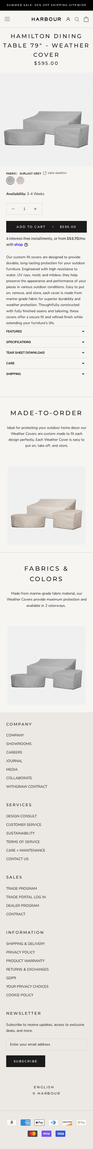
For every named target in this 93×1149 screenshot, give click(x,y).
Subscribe (26, 1061)
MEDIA (12, 769)
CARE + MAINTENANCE (25, 850)
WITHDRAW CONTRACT (26, 786)
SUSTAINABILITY (20, 833)
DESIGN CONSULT (21, 816)
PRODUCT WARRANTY (25, 960)
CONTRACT (15, 914)
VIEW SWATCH (57, 173)
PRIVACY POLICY (20, 952)
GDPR (11, 978)
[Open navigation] (7, 19)
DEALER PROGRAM (22, 905)
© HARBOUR (46, 1093)
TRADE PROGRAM (21, 888)
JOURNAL (14, 760)
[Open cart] (86, 19)
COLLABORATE (19, 778)
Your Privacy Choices (27, 986)
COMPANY (15, 735)
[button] (46, 331)
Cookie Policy (19, 995)
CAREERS (14, 752)
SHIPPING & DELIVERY (25, 943)
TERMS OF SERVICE (23, 841)
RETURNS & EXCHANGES (27, 969)
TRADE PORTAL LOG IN (26, 897)
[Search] (77, 19)
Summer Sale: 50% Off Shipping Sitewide (47, 5)
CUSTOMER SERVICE (23, 824)
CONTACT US (17, 858)
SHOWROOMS (19, 743)
